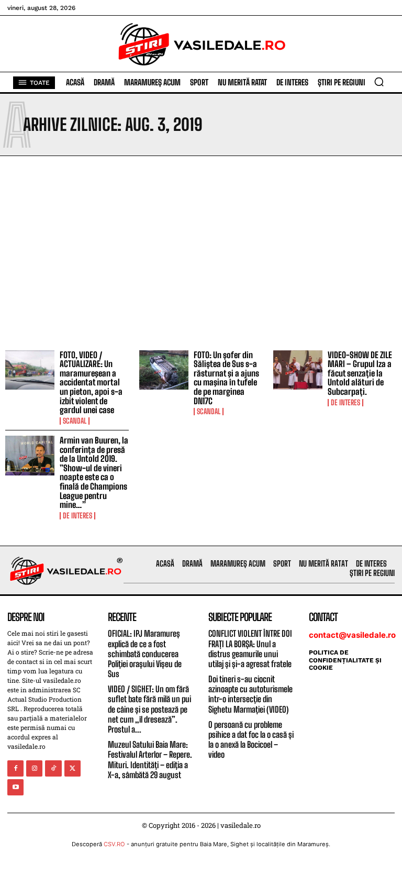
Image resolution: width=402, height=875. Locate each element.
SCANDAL (74, 421)
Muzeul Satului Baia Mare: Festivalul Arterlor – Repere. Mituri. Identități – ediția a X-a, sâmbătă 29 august (150, 759)
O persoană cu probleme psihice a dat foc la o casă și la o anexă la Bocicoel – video (251, 739)
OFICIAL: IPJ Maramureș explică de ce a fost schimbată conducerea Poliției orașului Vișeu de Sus (145, 653)
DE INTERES (345, 402)
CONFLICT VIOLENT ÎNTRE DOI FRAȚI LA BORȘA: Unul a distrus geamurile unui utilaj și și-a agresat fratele (250, 648)
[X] (72, 768)
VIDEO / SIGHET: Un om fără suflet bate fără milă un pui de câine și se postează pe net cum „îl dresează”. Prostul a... (149, 709)
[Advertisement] (201, 250)
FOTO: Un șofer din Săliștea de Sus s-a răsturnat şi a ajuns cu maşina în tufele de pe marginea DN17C (226, 378)
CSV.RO (114, 844)
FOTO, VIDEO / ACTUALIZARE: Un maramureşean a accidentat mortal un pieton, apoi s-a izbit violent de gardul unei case (91, 382)
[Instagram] (34, 768)
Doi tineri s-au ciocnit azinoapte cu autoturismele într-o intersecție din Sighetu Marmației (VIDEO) (250, 694)
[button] (378, 81)
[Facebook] (15, 768)
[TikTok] (53, 768)
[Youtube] (15, 787)
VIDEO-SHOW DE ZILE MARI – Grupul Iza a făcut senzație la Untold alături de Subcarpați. (360, 373)
